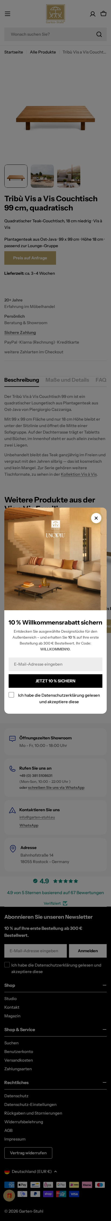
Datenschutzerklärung (62, 694)
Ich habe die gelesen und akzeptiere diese (59, 698)
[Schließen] (96, 518)
